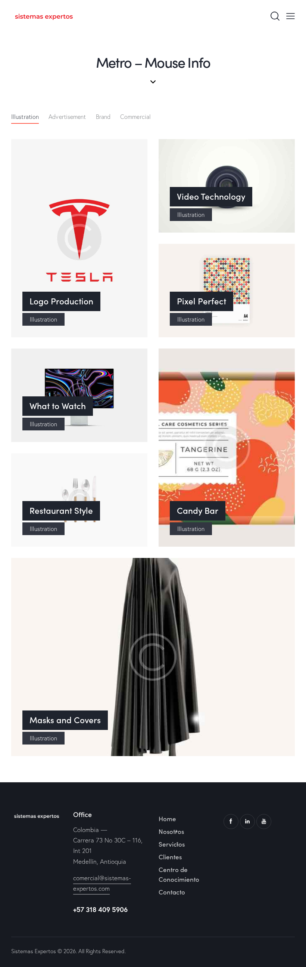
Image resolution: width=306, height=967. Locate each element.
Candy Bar (197, 510)
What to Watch (57, 405)
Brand (103, 116)
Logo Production (61, 301)
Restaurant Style (61, 510)
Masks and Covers (65, 719)
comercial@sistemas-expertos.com (102, 883)
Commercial (135, 116)
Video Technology (211, 196)
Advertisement (67, 116)
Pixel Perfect (201, 301)
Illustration (25, 116)
